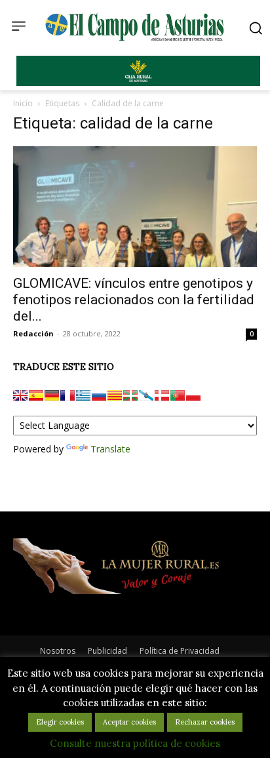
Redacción (33, 333)
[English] (20, 395)
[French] (67, 395)
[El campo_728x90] (138, 83)
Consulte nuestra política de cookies (135, 743)
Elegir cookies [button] (60, 722)
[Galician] (146, 395)
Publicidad (107, 650)
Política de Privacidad (180, 650)
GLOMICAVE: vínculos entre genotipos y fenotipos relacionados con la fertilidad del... (133, 299)
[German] (52, 395)
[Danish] (162, 395)
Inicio (23, 103)
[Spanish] (36, 395)
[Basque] (130, 395)
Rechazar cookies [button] (205, 722)
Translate (110, 449)
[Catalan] (114, 395)
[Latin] (83, 395)
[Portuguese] (177, 395)
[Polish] (193, 395)
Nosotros (57, 650)
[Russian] (99, 395)
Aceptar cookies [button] (129, 722)
